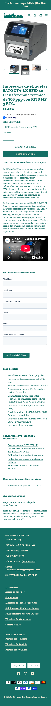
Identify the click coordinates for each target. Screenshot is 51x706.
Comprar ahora (25, 154)
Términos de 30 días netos (18, 619)
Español (17, 665)
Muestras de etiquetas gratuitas (21, 603)
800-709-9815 (20, 162)
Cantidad (7, 133)
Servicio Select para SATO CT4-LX (24, 485)
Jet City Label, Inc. (17, 697)
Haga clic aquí (10, 502)
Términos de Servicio (16, 644)
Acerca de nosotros (15, 592)
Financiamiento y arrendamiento (22, 614)
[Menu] (46, 15)
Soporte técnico (13, 625)
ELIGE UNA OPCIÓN (12, 122)
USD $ (33, 665)
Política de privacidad (16, 650)
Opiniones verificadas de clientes (22, 608)
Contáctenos (11, 597)
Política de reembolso (16, 639)
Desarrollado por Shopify (36, 697)
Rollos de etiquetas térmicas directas (26, 455)
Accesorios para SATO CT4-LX (23, 445)
